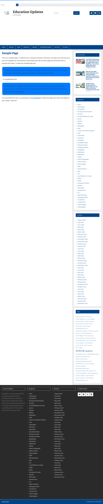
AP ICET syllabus (79, 347)
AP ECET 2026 (89, 316)
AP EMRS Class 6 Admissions (81, 331)
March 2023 (81, 296)
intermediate (82, 164)
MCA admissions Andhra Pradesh (82, 370)
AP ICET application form (87, 333)
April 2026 (81, 229)
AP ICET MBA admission (80, 340)
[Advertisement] (51, 33)
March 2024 (81, 277)
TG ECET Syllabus (89, 377)
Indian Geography (83, 159)
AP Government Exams (85, 111)
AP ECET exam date (80, 321)
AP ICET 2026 (78, 333)
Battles (80, 123)
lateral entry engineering (80, 366)
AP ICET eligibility (79, 335)
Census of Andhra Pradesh (86, 130)
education (81, 140)
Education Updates (28, 12)
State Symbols (82, 195)
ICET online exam (90, 363)
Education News (83, 142)
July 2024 (80, 267)
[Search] (17, 5)
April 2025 (81, 256)
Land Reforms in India (84, 176)
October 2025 (82, 244)
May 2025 (81, 253)
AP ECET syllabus (86, 326)
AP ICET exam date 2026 (89, 335)
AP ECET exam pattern (89, 321)
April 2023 (81, 294)
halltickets (81, 154)
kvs (79, 173)
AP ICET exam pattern (80, 338)
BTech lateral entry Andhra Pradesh (83, 356)
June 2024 (81, 270)
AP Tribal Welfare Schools (81, 354)
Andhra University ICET (80, 316)
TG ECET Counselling (80, 375)
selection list (82, 190)
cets (79, 133)
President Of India (83, 183)
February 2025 (82, 260)
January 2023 (82, 301)
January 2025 (82, 263)
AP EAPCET (81, 109)
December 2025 (83, 239)
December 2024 (83, 265)
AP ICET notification (80, 342)
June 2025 (81, 251)
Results (80, 185)
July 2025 (80, 248)
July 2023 (80, 289)
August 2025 (81, 246)
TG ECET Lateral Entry (80, 377)
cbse (79, 128)
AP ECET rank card (89, 323)
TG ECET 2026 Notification (81, 373)
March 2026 (81, 232)
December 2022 (83, 303)
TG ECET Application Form (92, 373)
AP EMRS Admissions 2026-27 (82, 328)
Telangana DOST (83, 197)
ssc (79, 192)
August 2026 (81, 220)
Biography (81, 126)
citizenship (81, 135)
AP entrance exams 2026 (93, 331)
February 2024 (82, 279)
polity (79, 178)
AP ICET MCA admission (91, 340)
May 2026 (81, 227)
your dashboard (35, 98)
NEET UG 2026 (93, 370)
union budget (82, 204)
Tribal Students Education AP (82, 380)
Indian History (82, 161)
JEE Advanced (82, 169)
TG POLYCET (82, 202)
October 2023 (82, 287)
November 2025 (83, 241)
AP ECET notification (80, 323)
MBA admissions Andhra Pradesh (82, 368)
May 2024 (81, 272)
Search (76, 13)
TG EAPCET (81, 200)
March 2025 (81, 258)
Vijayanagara (82, 207)
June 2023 (81, 291)
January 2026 (82, 237)
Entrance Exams (83, 145)
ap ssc (79, 119)
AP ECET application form (81, 319)
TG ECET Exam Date (89, 375)
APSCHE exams (84, 350)
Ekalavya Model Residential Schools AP (84, 361)
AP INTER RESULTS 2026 (85, 116)
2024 (79, 104)
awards (80, 121)
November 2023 (83, 284)
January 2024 (82, 282)
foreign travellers (83, 147)
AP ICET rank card (79, 345)
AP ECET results (79, 326)
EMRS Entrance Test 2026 (81, 363)
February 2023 (82, 298)
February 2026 (82, 234)
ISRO (79, 166)
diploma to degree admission (82, 358)
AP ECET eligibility (91, 319)
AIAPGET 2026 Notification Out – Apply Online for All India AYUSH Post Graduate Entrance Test (92, 86)
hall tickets (81, 152)
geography (81, 150)
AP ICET (80, 114)
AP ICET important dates (90, 338)
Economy (81, 138)
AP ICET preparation (88, 342)
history (80, 157)
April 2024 (81, 275)
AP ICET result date (88, 345)
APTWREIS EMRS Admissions (93, 354)
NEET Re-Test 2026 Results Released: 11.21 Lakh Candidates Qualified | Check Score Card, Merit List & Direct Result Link (92, 75)
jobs (79, 171)
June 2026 (81, 225)
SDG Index (81, 188)
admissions (81, 107)
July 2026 (81, 222)
